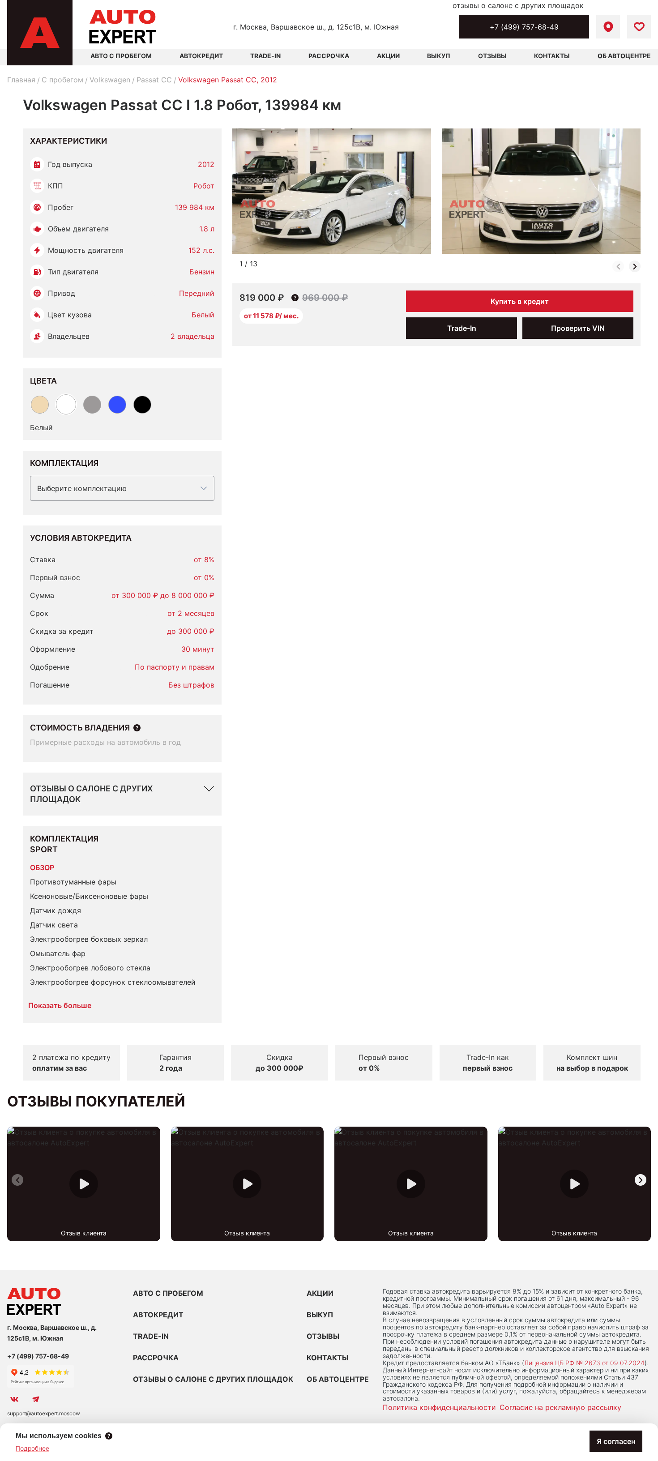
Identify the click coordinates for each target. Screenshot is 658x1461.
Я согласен (616, 1441)
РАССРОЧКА (156, 1357)
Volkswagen (110, 79)
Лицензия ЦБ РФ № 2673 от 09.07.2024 (584, 1363)
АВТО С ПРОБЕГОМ (121, 56)
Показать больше (59, 1005)
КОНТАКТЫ (327, 1357)
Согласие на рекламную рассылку (560, 1407)
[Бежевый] (40, 405)
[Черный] (142, 405)
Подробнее (32, 1448)
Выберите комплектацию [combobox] (82, 488)
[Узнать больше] (137, 727)
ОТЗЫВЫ (323, 1336)
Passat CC (154, 79)
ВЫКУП (320, 1314)
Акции (388, 56)
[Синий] (117, 405)
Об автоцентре (624, 56)
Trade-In (265, 56)
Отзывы (492, 56)
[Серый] (92, 405)
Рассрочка (328, 56)
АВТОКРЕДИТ (158, 1314)
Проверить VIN (578, 328)
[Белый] (66, 404)
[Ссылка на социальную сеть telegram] (36, 1399)
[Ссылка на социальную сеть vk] (14, 1399)
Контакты (552, 56)
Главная (21, 79)
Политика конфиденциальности (439, 1407)
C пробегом (62, 79)
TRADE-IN (151, 1336)
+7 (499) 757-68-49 (524, 26)
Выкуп (438, 56)
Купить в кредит (520, 301)
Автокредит (201, 56)
